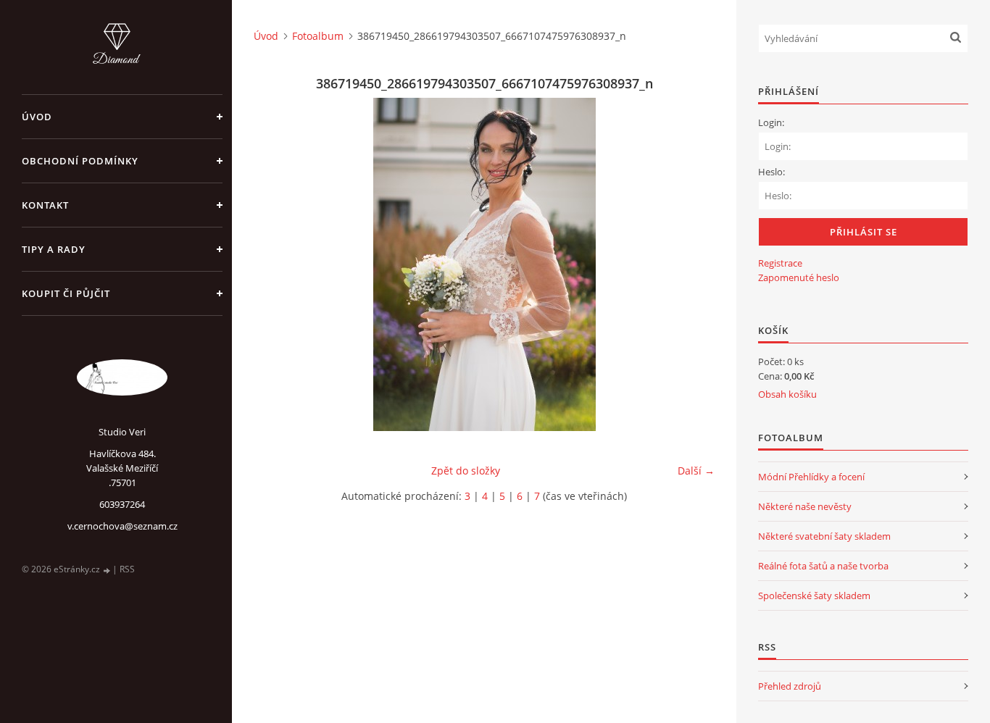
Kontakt (45, 205)
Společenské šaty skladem (814, 595)
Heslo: (771, 171)
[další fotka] (691, 264)
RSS (127, 569)
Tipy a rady (54, 249)
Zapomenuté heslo (798, 277)
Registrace (780, 262)
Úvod (37, 116)
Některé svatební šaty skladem (824, 536)
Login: (771, 122)
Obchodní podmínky (80, 160)
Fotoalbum (318, 36)
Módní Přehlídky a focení (811, 476)
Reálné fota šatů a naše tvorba (823, 565)
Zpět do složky (465, 470)
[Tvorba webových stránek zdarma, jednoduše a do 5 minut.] (107, 570)
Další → (696, 470)
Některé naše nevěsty (805, 506)
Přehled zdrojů (789, 686)
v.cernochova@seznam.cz (122, 525)
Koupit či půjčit (66, 293)
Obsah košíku (787, 394)
